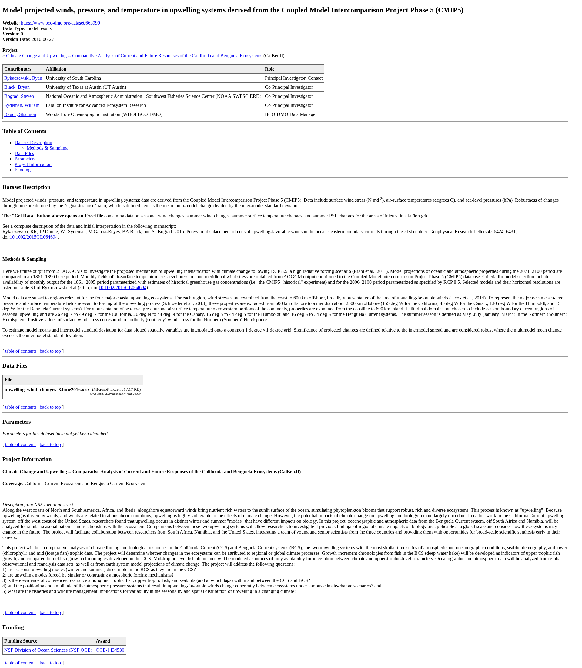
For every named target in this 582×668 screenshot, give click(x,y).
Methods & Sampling (47, 147)
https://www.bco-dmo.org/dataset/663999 (60, 22)
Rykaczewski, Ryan (23, 78)
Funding (23, 169)
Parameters (25, 158)
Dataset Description (33, 142)
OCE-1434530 (110, 650)
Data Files (24, 153)
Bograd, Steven (19, 96)
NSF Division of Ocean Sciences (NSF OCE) (48, 650)
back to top (50, 351)
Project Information (33, 164)
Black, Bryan (17, 87)
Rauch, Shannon (20, 114)
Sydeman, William (21, 105)
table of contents (20, 351)
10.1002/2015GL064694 (34, 237)
